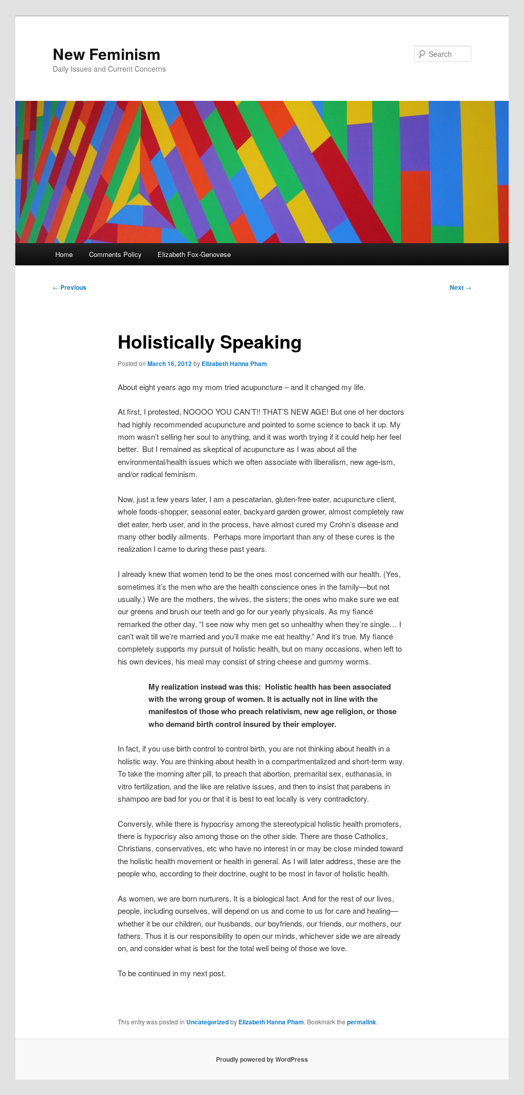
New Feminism (107, 53)
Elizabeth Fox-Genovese (194, 254)
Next (460, 287)
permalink (361, 1021)
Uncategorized (207, 1021)
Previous (69, 287)
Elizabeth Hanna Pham (234, 363)
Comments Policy (115, 254)
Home (64, 254)
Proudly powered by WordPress (262, 1059)
